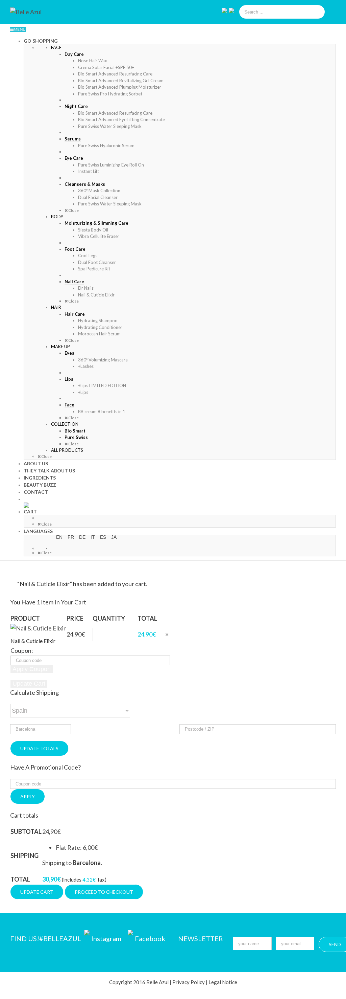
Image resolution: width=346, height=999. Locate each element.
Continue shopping (177, 593)
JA (114, 537)
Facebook (150, 938)
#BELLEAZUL (60, 938)
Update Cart (36, 892)
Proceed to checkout (104, 892)
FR (71, 537)
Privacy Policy (188, 982)
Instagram (107, 938)
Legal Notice (222, 982)
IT (93, 537)
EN (59, 537)
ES (103, 537)
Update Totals (39, 748)
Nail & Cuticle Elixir (32, 641)
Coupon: (21, 650)
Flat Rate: (77, 847)
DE (82, 537)
